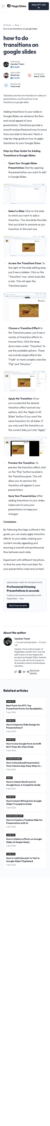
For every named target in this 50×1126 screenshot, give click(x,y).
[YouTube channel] (24, 671)
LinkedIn (16, 67)
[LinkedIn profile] (20, 671)
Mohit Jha (15, 75)
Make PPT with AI (39, 6)
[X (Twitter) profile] (15, 671)
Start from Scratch (18, 605)
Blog (17, 25)
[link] (20, 28)
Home (8, 25)
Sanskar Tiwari (17, 64)
